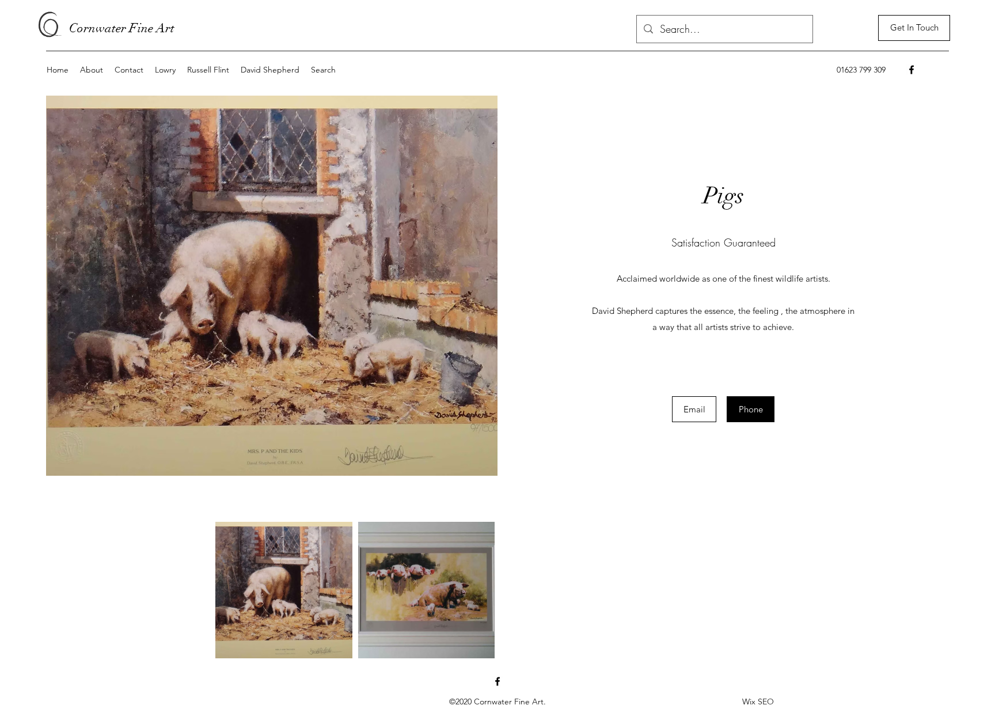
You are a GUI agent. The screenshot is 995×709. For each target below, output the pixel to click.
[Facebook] (911, 69)
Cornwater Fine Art (121, 28)
